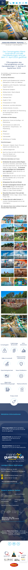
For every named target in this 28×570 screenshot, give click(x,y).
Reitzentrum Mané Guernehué (9, 505)
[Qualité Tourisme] (6, 554)
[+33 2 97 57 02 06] (10, 3)
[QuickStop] (13, 554)
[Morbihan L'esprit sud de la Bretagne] (8, 560)
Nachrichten (20, 42)
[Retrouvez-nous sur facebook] (23, 3)
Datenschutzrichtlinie (14, 534)
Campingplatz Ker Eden (20, 500)
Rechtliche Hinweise (20, 533)
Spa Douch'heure (19, 494)
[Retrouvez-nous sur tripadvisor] (18, 543)
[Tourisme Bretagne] (19, 560)
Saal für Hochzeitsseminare (6, 495)
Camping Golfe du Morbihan (9, 42)
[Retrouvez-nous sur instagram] (26, 3)
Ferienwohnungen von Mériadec (6, 500)
